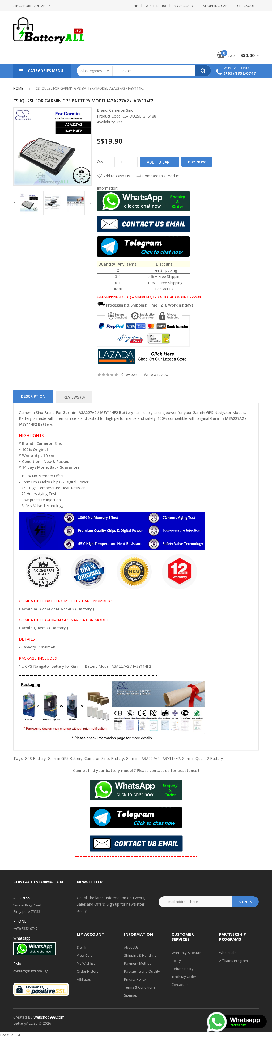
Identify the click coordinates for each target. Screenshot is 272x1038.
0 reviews (129, 374)
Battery (117, 758)
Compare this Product (161, 175)
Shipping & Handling (140, 955)
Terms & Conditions (139, 987)
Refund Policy (183, 968)
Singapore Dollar (29, 5)
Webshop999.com (49, 1017)
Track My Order (184, 976)
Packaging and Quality (142, 971)
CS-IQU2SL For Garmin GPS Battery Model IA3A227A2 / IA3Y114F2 (90, 88)
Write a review (156, 374)
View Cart (84, 955)
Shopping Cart (216, 5)
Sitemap (130, 995)
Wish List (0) (156, 5)
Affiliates (84, 979)
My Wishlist (86, 963)
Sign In (82, 947)
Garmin (132, 758)
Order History (88, 971)
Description (33, 396)
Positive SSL (10, 1034)
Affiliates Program (233, 960)
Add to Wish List (117, 175)
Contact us (180, 984)
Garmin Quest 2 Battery (202, 758)
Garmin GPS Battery (65, 758)
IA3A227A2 (150, 758)
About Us (131, 947)
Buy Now (197, 161)
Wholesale (227, 952)
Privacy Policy (135, 979)
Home (18, 88)
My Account (184, 5)
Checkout (246, 5)
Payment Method (138, 963)
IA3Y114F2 (171, 758)
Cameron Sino (121, 110)
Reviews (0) (74, 397)
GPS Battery (35, 758)
